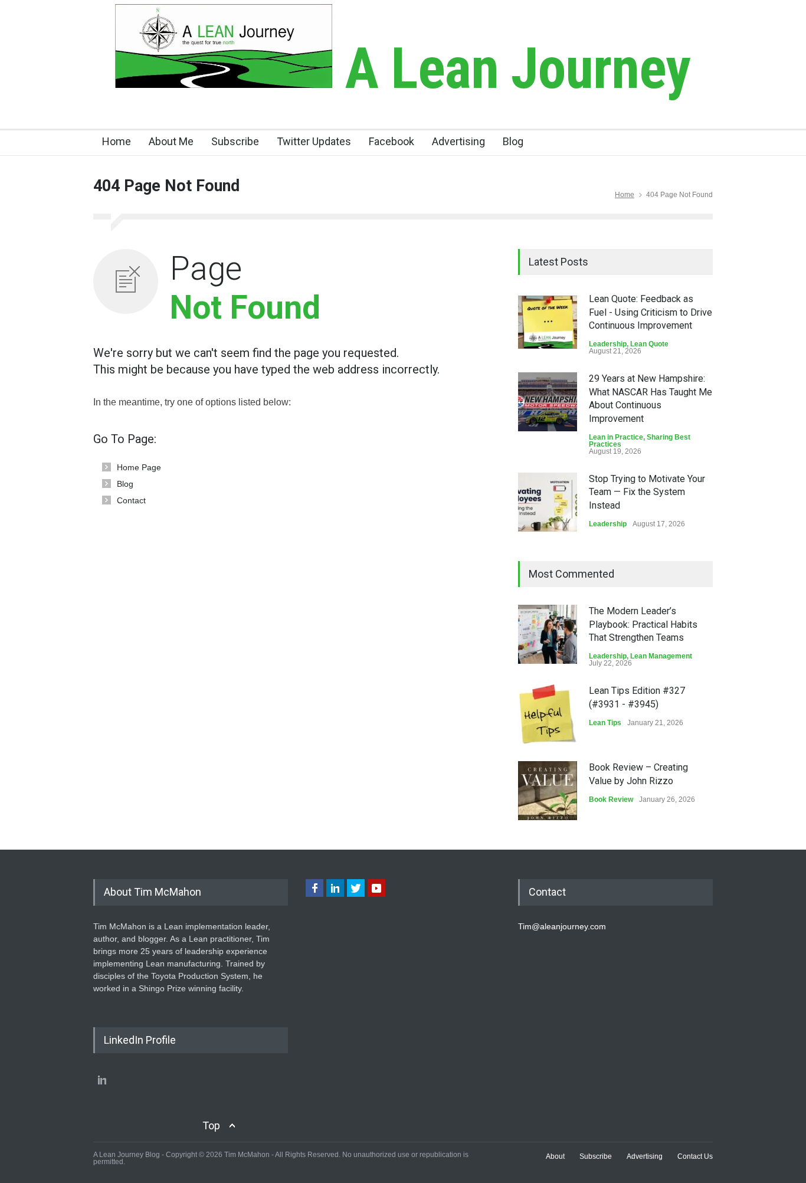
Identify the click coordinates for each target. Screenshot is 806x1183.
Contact (131, 500)
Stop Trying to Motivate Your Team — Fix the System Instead (647, 492)
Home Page (139, 467)
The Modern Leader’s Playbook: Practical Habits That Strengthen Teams (643, 624)
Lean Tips (605, 723)
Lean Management (661, 656)
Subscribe (235, 141)
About (555, 1156)
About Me (171, 141)
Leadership (608, 344)
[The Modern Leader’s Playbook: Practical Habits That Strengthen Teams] (547, 634)
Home (116, 141)
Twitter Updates (314, 141)
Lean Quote (649, 344)
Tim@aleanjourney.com (562, 926)
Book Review (611, 799)
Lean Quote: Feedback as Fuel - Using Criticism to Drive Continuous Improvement (650, 312)
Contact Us (695, 1156)
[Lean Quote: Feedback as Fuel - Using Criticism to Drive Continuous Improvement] (547, 322)
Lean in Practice (616, 437)
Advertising (458, 141)
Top (211, 1125)
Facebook (391, 141)
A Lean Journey (511, 68)
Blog (513, 141)
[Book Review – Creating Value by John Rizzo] (547, 790)
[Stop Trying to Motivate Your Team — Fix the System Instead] (547, 502)
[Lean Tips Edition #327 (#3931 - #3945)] (547, 713)
